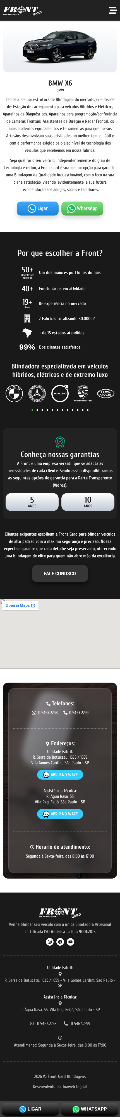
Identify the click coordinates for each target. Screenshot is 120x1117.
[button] (32, 410)
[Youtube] (70, 942)
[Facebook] (60, 942)
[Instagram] (50, 942)
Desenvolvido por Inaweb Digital (60, 1086)
